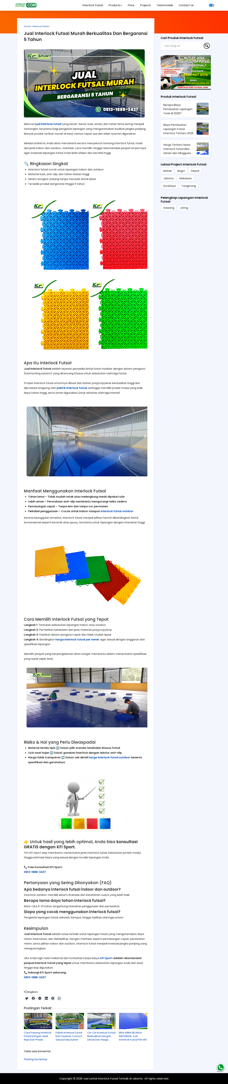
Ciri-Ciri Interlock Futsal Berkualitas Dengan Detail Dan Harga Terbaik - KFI (101, 1036)
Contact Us (186, 5)
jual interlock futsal (48, 124)
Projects (145, 5)
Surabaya (169, 186)
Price (131, 5)
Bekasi (167, 171)
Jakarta (168, 178)
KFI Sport (106, 958)
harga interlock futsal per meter (77, 639)
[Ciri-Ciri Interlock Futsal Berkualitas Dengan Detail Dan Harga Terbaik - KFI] (101, 1021)
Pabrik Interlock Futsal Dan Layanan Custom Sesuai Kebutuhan (69, 1036)
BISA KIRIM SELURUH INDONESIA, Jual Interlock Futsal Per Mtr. (133, 1036)
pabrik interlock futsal (72, 388)
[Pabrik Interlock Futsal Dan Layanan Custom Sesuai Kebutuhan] (70, 1021)
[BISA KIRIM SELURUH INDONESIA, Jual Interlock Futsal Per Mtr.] (133, 1021)
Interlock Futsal (92, 5)
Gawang (168, 208)
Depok (195, 171)
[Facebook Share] (33, 998)
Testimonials (165, 5)
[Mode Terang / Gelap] (211, 5)
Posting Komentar (36, 1059)
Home (27, 26)
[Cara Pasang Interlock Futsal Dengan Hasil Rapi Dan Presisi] (38, 1021)
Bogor (181, 171)
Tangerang (188, 186)
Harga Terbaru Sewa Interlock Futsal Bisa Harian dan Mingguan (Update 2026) (177, 149)
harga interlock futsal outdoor (109, 757)
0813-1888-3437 (35, 872)
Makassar (185, 178)
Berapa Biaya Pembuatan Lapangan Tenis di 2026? (177, 109)
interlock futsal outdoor (117, 511)
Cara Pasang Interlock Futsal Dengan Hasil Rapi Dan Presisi (37, 1036)
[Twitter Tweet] (27, 998)
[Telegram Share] (40, 998)
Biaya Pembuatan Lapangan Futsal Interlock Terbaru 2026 (178, 129)
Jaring (184, 208)
